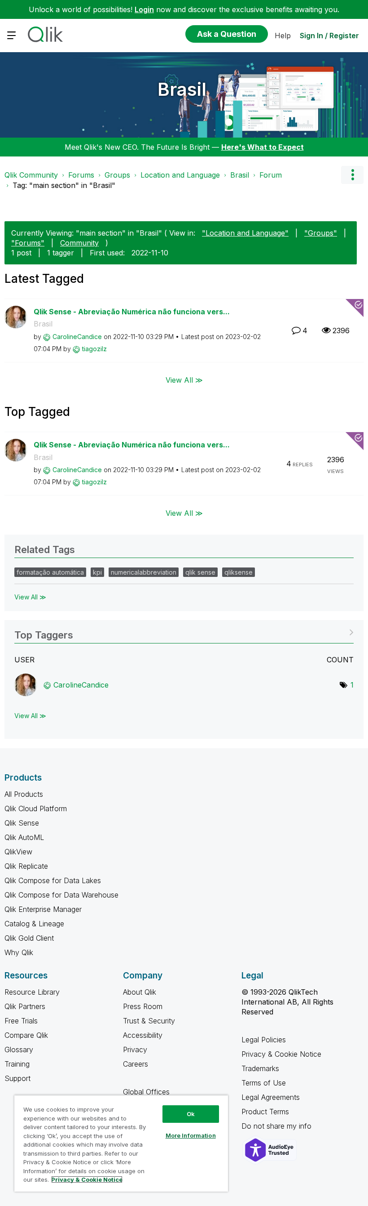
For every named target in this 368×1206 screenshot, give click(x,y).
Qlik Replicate (26, 866)
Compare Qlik (26, 1035)
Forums (81, 174)
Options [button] (352, 175)
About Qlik (139, 991)
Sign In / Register (329, 35)
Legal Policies (263, 1039)
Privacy (135, 1049)
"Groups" (320, 232)
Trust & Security (149, 1020)
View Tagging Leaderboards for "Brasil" (184, 632)
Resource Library (32, 991)
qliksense (238, 572)
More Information (191, 1135)
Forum (270, 174)
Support (17, 1078)
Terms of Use (263, 1082)
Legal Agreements (270, 1097)
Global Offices (146, 1091)
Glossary (18, 1049)
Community (79, 242)
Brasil (182, 89)
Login (144, 9)
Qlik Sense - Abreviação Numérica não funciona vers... (132, 311)
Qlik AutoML (24, 837)
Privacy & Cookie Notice (281, 1054)
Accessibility (142, 1035)
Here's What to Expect (262, 147)
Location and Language (180, 174)
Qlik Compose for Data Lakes (52, 880)
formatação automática (50, 572)
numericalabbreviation (143, 572)
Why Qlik (18, 952)
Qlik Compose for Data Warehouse (61, 894)
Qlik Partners (24, 1006)
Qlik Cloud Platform (35, 808)
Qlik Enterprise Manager (43, 909)
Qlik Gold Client (29, 938)
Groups (117, 174)
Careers (135, 1063)
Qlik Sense (21, 822)
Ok (191, 1113)
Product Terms (265, 1111)
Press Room (142, 1006)
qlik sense (200, 572)
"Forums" (27, 242)
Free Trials (21, 1020)
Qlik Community (31, 174)
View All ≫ (184, 379)
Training (17, 1063)
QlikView (18, 851)
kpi (97, 572)
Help (283, 35)
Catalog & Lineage (34, 923)
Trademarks (260, 1068)
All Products (23, 794)
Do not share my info (277, 1125)
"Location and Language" (245, 232)
